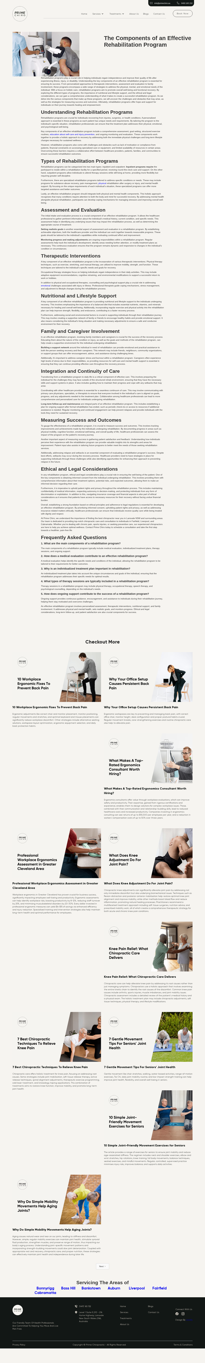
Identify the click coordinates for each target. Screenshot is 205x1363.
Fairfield (159, 1288)
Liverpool (137, 1288)
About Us (134, 14)
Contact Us (159, 14)
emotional (45, 285)
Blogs (146, 14)
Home (84, 14)
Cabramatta (45, 1292)
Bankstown (91, 1288)
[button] (98, 13)
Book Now (183, 13)
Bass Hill (68, 1288)
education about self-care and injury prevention (72, 134)
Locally (189, 1320)
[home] (19, 13)
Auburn (114, 1288)
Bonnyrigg (45, 1288)
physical (102, 183)
